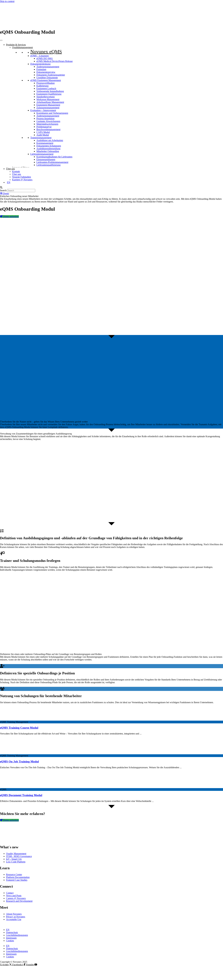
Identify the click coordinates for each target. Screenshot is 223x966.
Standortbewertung (45, 96)
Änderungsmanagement (47, 66)
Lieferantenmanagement (41, 154)
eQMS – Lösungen (39, 55)
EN (7, 929)
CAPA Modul (43, 132)
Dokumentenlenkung (40, 64)
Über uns (16, 174)
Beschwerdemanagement (48, 129)
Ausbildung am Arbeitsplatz (49, 140)
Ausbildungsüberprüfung (48, 148)
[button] (111, 187)
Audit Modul (42, 135)
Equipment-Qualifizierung (48, 94)
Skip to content (7, 1)
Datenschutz (12, 932)
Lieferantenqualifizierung (48, 165)
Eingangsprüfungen (45, 159)
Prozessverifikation (45, 83)
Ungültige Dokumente (47, 77)
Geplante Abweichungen (48, 121)
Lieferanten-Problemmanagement (52, 162)
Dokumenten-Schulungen (48, 146)
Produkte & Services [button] (16, 44)
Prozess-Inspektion (45, 118)
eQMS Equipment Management (45, 80)
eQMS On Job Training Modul (19, 761)
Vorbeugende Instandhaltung (50, 91)
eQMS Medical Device (54, 61)
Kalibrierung (42, 85)
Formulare (41, 69)
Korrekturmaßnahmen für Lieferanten (54, 156)
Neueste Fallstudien (21, 177)
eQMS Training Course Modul (19, 727)
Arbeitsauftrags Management (50, 102)
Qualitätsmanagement (22, 47)
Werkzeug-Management (47, 99)
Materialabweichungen (47, 124)
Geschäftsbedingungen (17, 935)
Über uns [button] (10, 168)
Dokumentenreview (45, 72)
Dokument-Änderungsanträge (50, 75)
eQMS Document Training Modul (21, 795)
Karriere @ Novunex (22, 179)
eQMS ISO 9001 (44, 58)
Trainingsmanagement (40, 137)
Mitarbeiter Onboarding (47, 151)
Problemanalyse (44, 126)
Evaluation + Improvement (43, 110)
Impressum (11, 938)
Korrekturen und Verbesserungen (52, 113)
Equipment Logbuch (46, 88)
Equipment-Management (48, 105)
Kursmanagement (44, 143)
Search (3, 190)
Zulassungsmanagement (47, 107)
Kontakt (16, 171)
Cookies (10, 940)
